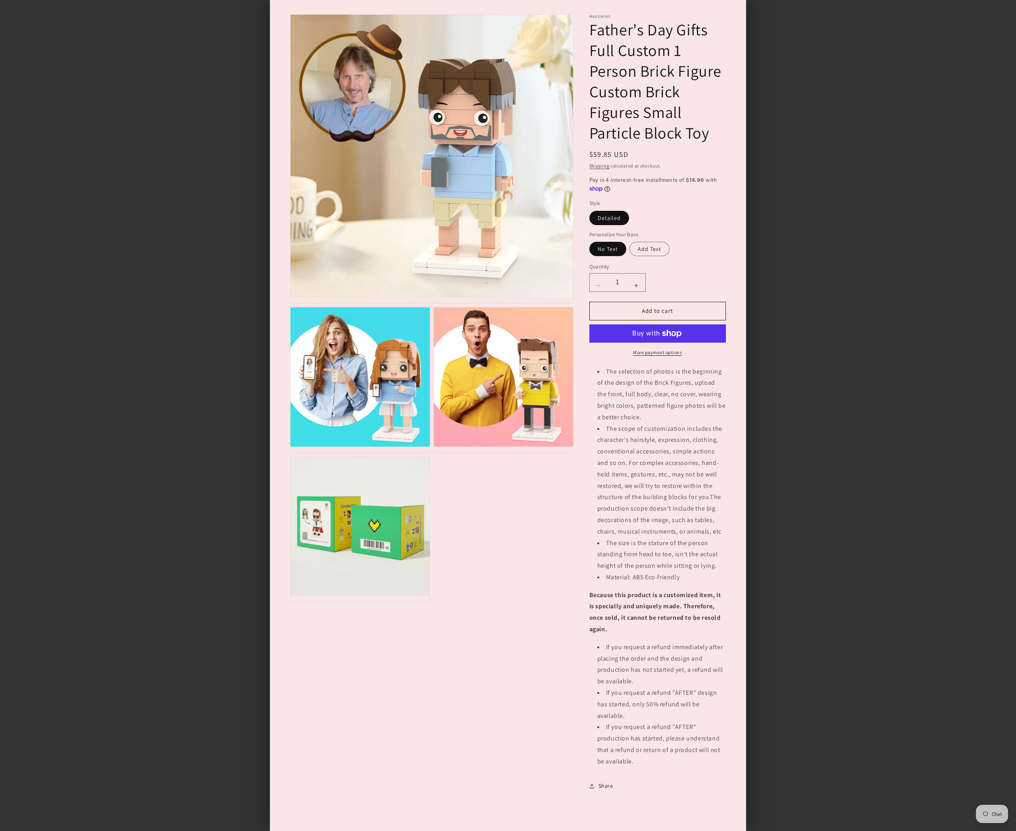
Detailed (609, 218)
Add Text (649, 249)
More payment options (657, 352)
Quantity (599, 266)
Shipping (599, 166)
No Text (608, 249)
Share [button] (605, 785)
